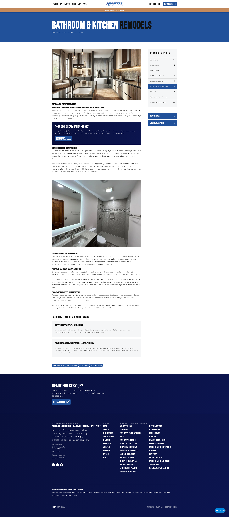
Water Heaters (154, 65)
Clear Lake (75, 492)
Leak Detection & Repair (157, 76)
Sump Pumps (154, 60)
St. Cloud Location (57, 444)
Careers (106, 454)
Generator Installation (128, 461)
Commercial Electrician (128, 447)
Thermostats (154, 464)
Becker (65, 492)
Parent (123, 492)
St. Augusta (55, 495)
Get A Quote (63, 139)
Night (57, 507)
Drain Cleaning (154, 70)
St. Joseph (62, 495)
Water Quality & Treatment (158, 102)
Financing (106, 440)
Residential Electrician (128, 443)
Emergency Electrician (128, 440)
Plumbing (55, 4)
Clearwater (81, 492)
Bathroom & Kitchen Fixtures (158, 97)
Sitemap (175, 507)
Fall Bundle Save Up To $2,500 (114, 10)
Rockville (155, 492)
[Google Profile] (53, 464)
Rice (144, 492)
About (79, 4)
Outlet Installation (127, 457)
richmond (149, 492)
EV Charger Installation (128, 468)
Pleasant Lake (130, 492)
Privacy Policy (159, 507)
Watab (75, 495)
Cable (69, 492)
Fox (60, 507)
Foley (109, 492)
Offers (74, 4)
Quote (168, 4)
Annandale (55, 492)
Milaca (118, 492)
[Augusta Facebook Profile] (61, 464)
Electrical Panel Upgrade (129, 450)
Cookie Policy (168, 507)
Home (105, 426)
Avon (60, 492)
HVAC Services (155, 116)
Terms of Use (150, 507)
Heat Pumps (153, 454)
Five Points (103, 492)
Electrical (67, 4)
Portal (85, 4)
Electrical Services (157, 123)
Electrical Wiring (155, 426)
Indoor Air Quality (156, 457)
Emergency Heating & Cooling (130, 433)
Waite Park (69, 495)
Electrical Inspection (128, 471)
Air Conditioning (126, 426)
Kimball (114, 492)
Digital (63, 507)
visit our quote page (62, 393)
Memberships (108, 433)
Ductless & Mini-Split (127, 464)
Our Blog (106, 450)
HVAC (61, 4)
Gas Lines (153, 92)
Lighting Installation (127, 454)
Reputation (107, 443)
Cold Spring (89, 492)
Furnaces (152, 436)
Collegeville (96, 492)
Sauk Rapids (166, 492)
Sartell (160, 492)
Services (106, 429)
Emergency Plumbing (156, 81)
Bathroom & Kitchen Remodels (159, 86)
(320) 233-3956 (154, 4)
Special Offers (108, 436)
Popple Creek (138, 492)
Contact (106, 457)
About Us (106, 447)
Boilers (122, 436)
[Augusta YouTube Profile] (57, 464)
